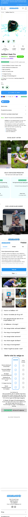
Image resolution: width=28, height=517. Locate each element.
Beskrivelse (4, 106)
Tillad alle (14, 269)
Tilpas (13, 273)
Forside (2, 12)
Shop (2, 512)
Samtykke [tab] (5, 246)
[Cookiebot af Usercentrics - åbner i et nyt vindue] (20, 243)
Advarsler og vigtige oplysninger (9, 114)
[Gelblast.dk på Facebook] (15, 507)
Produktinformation (6, 110)
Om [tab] (23, 246)
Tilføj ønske (6, 101)
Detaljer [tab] (14, 246)
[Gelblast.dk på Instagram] (12, 507)
